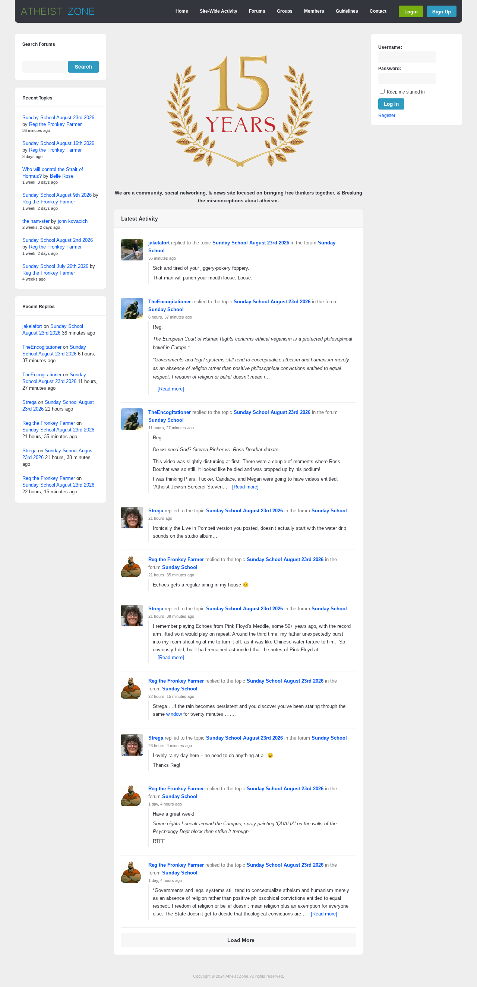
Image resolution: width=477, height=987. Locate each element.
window (174, 714)
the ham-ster (36, 221)
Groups (285, 11)
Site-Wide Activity (218, 11)
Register (386, 115)
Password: (389, 68)
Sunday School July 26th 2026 (55, 266)
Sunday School (166, 309)
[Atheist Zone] (57, 13)
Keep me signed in (406, 92)
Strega (155, 510)
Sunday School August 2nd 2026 (57, 240)
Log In (391, 103)
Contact (378, 11)
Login (411, 11)
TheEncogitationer (169, 301)
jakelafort (159, 243)
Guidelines (347, 11)
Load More (241, 940)
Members (314, 11)
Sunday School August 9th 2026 (57, 195)
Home (182, 11)
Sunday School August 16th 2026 (58, 143)
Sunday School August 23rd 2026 (250, 243)
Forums (257, 11)
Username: (390, 47)
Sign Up (441, 11)
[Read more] (171, 389)
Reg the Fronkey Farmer (176, 559)
